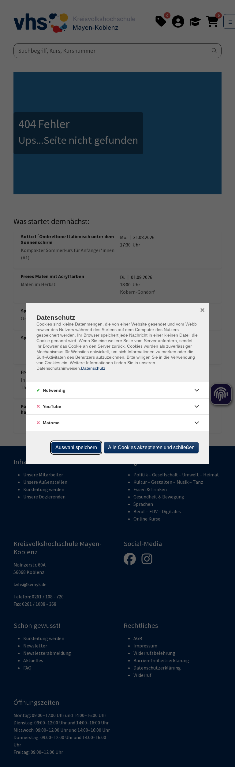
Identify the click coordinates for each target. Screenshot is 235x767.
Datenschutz (93, 368)
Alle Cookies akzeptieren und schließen (151, 447)
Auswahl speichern (76, 447)
